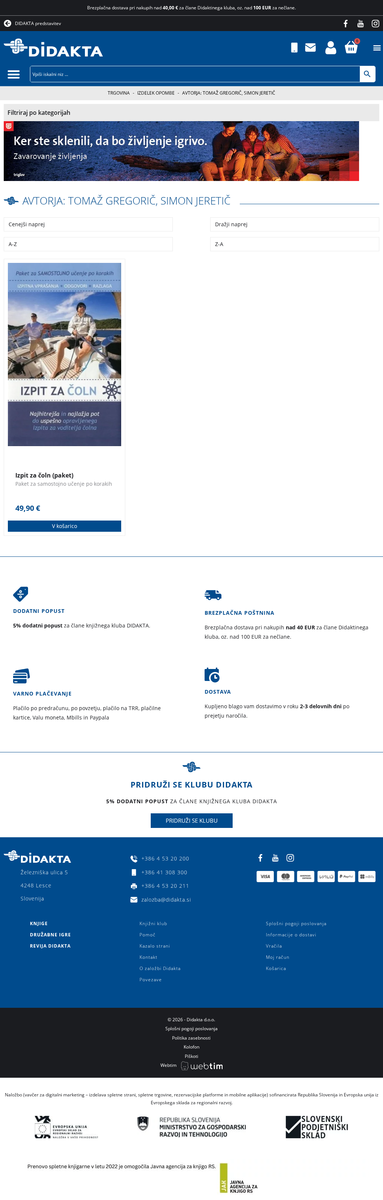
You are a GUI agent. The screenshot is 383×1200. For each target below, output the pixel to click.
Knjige (39, 923)
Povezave (151, 979)
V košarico (64, 526)
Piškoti (191, 1056)
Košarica (276, 968)
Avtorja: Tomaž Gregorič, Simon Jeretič (126, 200)
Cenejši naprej (27, 224)
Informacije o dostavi (291, 935)
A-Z (13, 244)
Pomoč (148, 935)
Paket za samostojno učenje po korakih (63, 483)
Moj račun (277, 957)
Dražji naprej (231, 224)
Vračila (274, 946)
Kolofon (191, 1047)
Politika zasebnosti (191, 1038)
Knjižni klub (153, 923)
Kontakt (148, 957)
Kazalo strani (155, 946)
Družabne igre (50, 935)
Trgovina (119, 93)
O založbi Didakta (160, 968)
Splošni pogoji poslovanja (296, 923)
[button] (377, 48)
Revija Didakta (50, 946)
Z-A (219, 244)
